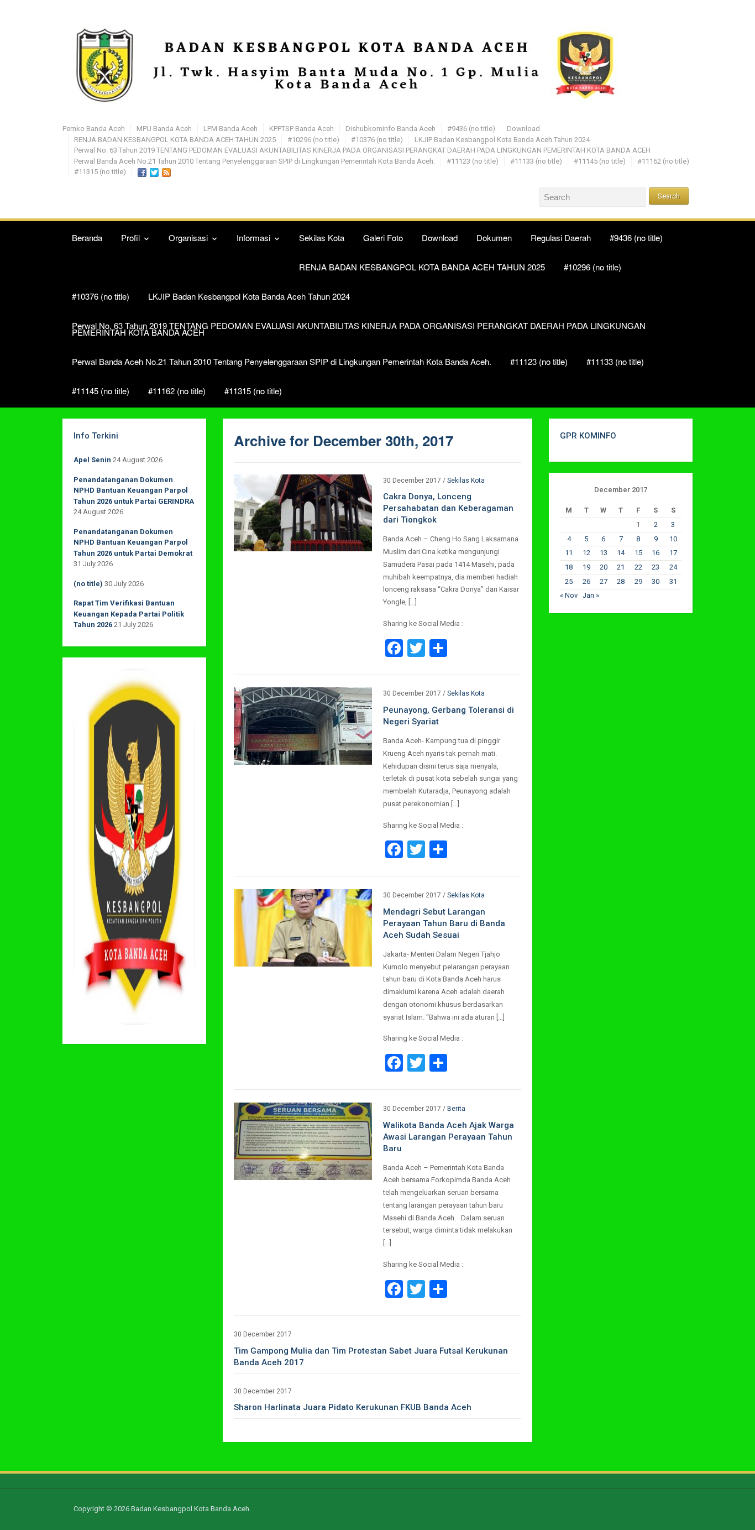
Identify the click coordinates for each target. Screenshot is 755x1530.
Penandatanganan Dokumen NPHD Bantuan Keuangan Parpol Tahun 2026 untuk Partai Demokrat (133, 542)
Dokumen (494, 237)
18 (569, 567)
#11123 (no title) (473, 161)
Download (523, 128)
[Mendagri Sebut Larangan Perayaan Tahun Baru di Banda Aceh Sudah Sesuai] (303, 927)
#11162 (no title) (663, 161)
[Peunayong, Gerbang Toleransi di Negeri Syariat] (303, 726)
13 (603, 553)
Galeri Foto (383, 237)
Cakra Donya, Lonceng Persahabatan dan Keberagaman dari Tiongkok (448, 508)
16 (655, 553)
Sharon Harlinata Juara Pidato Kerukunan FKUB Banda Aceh (352, 1407)
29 (638, 581)
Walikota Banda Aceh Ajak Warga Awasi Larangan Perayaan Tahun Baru (448, 1136)
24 (673, 567)
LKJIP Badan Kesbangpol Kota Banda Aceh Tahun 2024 (502, 139)
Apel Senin (92, 460)
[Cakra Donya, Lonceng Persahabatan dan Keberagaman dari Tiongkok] (303, 512)
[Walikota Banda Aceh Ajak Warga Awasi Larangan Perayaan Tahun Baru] (303, 1140)
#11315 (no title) (100, 172)
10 (673, 539)
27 (603, 581)
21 (621, 567)
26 (586, 581)
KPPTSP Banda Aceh (301, 128)
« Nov (569, 595)
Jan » (591, 595)
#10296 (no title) (313, 139)
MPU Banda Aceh (164, 128)
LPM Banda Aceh (230, 128)
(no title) (88, 583)
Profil (130, 237)
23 (655, 567)
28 (621, 581)
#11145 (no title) (600, 161)
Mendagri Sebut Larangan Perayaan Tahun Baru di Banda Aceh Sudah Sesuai (444, 923)
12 (586, 553)
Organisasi (188, 237)
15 (638, 553)
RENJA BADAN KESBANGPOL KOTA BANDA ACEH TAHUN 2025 (175, 139)
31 (673, 581)
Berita (456, 1109)
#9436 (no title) (471, 128)
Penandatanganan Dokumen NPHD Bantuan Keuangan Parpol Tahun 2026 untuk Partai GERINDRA (134, 490)
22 (638, 567)
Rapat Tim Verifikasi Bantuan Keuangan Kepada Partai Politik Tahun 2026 (129, 614)
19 (586, 567)
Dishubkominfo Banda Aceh (390, 128)
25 (569, 581)
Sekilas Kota (321, 237)
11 (569, 553)
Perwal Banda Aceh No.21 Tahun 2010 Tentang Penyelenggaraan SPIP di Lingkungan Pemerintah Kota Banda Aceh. (254, 161)
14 (621, 553)
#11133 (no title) (536, 161)
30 (655, 581)
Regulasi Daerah (561, 237)
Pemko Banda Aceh (93, 128)
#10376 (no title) (377, 139)
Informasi (253, 237)
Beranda (87, 237)
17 (673, 553)
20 (603, 567)
